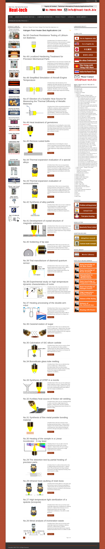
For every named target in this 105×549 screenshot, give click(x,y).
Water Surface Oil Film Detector (82, 186)
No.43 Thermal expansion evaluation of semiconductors (90, 156)
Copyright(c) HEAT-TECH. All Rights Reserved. (18, 547)
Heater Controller (79, 182)
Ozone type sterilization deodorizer (83, 189)
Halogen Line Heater (79, 174)
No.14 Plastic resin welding (84, 116)
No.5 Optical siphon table (83, 103)
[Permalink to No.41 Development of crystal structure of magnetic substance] (34, 237)
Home (26, 27)
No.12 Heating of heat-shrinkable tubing (87, 113)
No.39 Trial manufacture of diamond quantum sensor (90, 150)
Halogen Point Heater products (83, 170)
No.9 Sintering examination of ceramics (87, 109)
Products (77, 195)
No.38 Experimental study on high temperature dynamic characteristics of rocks (45, 283)
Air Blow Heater (78, 89)
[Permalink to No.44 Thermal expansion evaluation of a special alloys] (34, 176)
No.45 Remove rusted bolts (36, 141)
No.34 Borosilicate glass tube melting (41, 361)
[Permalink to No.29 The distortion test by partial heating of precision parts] (34, 476)
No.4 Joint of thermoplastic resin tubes (86, 102)
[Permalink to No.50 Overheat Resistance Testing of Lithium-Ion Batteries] (34, 51)
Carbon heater (78, 181)
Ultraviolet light (78, 188)
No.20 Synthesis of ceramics (84, 124)
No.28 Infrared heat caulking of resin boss (43, 481)
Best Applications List (80, 190)
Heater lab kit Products (82, 171)
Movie (76, 192)
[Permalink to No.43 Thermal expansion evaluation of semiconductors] (34, 197)
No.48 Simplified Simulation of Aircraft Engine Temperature (91, 163)
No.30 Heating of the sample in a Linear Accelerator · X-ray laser (42, 439)
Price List (79, 168)
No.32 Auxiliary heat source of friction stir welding (47, 399)
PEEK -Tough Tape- (79, 183)
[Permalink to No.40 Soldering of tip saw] (34, 255)
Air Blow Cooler (78, 91)
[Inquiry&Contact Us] (69, 11)
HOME (11, 17)
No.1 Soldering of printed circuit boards (86, 98)
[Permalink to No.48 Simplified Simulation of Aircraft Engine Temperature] (34, 94)
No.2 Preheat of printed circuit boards (86, 99)
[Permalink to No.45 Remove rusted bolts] (34, 155)
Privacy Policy (60, 17)
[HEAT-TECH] (18, 11)
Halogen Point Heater (33, 27)
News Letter (78, 196)
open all (75, 88)
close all (80, 88)
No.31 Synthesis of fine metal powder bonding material (90, 139)
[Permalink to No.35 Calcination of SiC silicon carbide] (34, 356)
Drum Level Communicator (81, 185)
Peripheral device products (83, 172)
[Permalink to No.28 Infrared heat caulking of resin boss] (34, 494)
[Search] (96, 1)
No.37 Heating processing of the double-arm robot (89, 147)
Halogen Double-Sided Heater (81, 177)
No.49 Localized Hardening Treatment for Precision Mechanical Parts (43, 57)
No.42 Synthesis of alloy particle (38, 202)
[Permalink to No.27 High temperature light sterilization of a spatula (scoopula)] (34, 516)
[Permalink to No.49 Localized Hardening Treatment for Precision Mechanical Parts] (34, 73)
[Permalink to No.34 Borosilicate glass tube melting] (34, 375)
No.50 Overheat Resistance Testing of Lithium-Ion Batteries (91, 165)
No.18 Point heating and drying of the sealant (88, 121)
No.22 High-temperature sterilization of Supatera (89, 127)
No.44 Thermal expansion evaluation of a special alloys (90, 157)
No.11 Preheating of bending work (85, 112)
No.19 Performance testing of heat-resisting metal (89, 123)
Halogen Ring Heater (80, 175)
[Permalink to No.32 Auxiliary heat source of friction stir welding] (34, 412)
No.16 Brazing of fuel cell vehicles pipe (87, 118)
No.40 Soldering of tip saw (36, 242)
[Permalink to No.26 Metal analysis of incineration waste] (34, 534)
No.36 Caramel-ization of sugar (38, 324)
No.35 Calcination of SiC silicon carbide (42, 343)
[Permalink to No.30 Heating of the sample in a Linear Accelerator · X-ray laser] (34, 455)
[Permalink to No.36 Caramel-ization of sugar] (34, 338)
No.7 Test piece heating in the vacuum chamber (88, 106)
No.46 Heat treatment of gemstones (40, 122)
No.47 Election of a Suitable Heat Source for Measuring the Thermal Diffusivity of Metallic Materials (44, 101)
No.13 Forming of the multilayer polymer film (88, 114)
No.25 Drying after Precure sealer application (88, 131)
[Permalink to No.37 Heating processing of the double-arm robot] (34, 319)
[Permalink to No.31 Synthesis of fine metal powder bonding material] (34, 433)
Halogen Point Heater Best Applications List (86, 96)
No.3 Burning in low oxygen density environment (89, 100)
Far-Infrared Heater (79, 179)
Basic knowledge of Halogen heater (84, 95)
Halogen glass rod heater (80, 178)
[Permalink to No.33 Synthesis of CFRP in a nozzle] (34, 394)
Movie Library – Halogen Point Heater (85, 167)
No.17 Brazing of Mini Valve (84, 120)
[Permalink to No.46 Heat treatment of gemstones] (34, 136)
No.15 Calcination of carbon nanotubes (86, 117)
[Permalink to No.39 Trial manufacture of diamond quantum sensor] (34, 277)
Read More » (51, 51)
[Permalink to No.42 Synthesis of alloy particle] (34, 216)
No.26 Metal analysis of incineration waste (43, 521)
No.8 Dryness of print (83, 107)
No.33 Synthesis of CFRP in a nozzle (41, 380)
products (79, 94)
